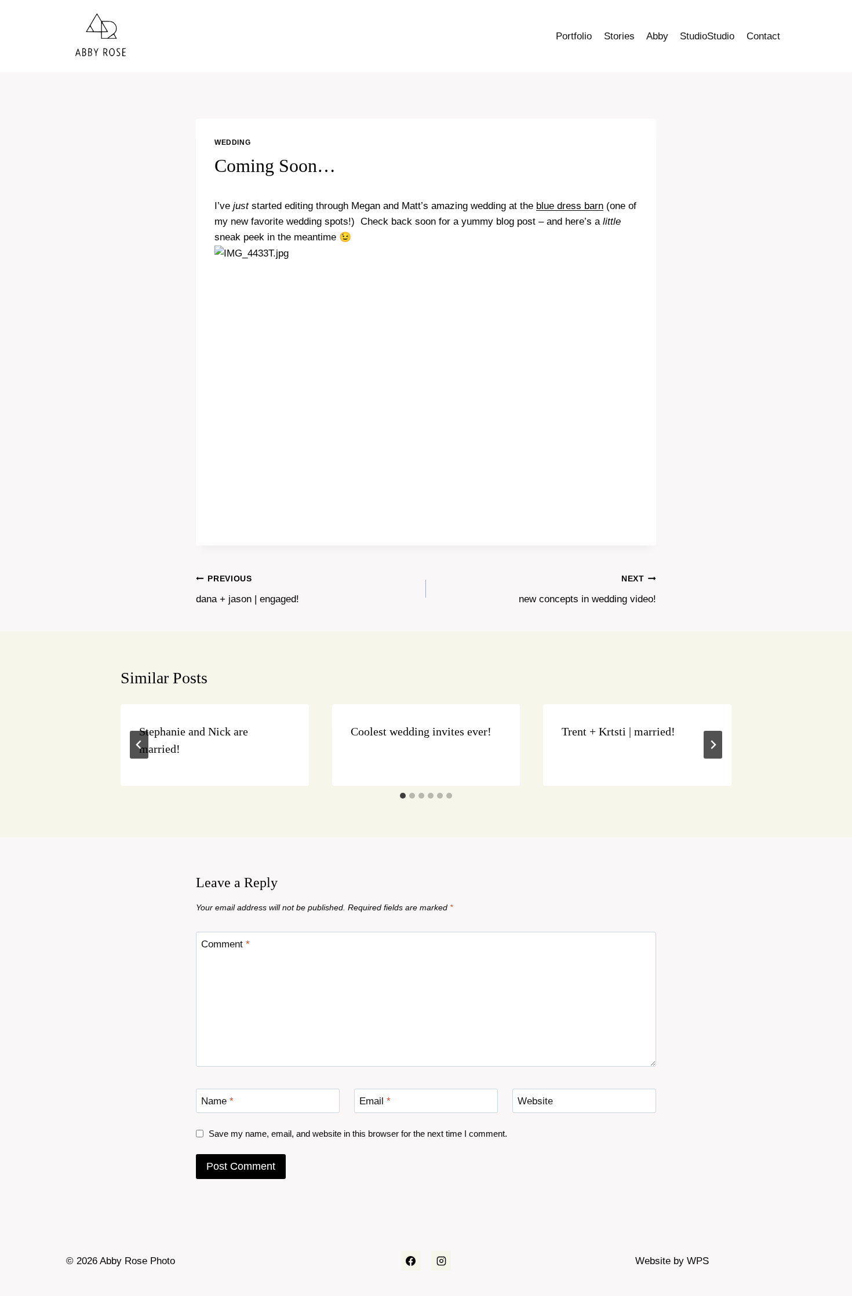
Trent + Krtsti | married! (618, 731)
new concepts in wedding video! (587, 589)
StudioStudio (707, 36)
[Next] (713, 745)
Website (535, 1101)
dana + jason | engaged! (247, 589)
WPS (698, 1260)
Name (217, 1101)
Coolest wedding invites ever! (421, 731)
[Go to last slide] (139, 745)
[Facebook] (411, 1261)
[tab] (403, 796)
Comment (225, 944)
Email (375, 1101)
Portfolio (574, 36)
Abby (657, 36)
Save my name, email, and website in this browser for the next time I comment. (358, 1133)
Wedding (232, 142)
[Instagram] (441, 1261)
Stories (619, 36)
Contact (763, 36)
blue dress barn (569, 205)
